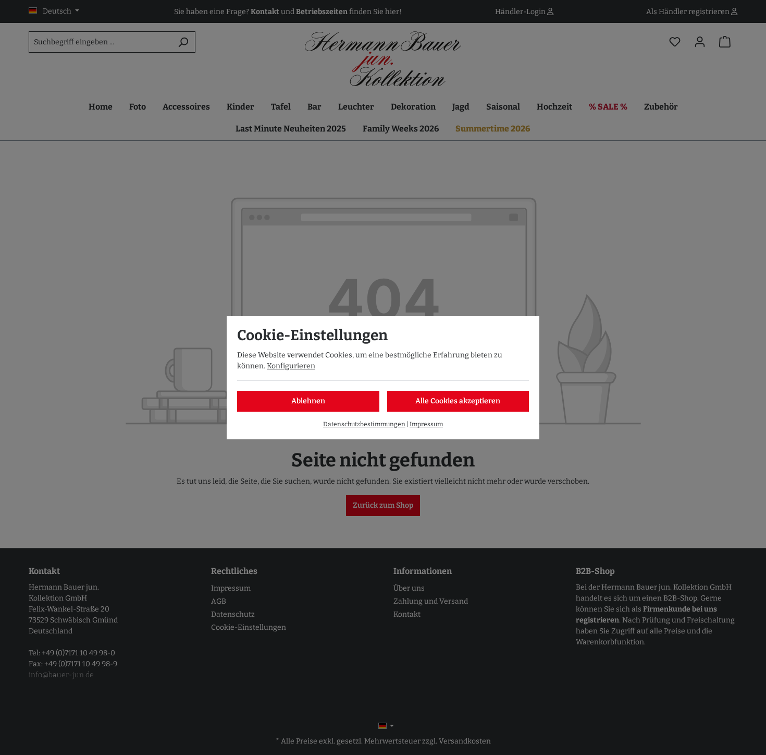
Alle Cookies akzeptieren (457, 401)
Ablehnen (308, 401)
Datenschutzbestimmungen (364, 424)
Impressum (426, 424)
